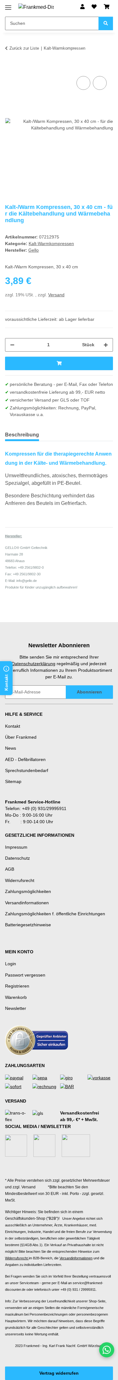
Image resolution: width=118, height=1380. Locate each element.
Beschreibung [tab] (22, 434)
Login (10, 963)
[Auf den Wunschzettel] (100, 83)
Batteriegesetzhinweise (28, 924)
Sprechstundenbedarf (26, 770)
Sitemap (13, 781)
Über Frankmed (21, 737)
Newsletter (15, 1008)
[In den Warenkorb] (10, 67)
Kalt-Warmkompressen (51, 243)
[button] (82, 7)
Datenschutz (17, 858)
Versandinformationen (27, 902)
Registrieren (17, 985)
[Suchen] (105, 23)
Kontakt (12, 726)
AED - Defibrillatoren (25, 759)
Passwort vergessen (25, 975)
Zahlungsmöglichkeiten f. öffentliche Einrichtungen (55, 913)
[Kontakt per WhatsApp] (106, 1349)
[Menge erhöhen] (106, 344)
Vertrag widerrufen (59, 1373)
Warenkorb (16, 997)
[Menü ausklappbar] (8, 5)
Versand (56, 294)
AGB (9, 869)
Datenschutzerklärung (33, 663)
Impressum (16, 847)
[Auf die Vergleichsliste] (83, 83)
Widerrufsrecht (19, 880)
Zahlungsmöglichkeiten (28, 891)
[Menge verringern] (12, 344)
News (10, 748)
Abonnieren (89, 691)
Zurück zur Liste (24, 48)
